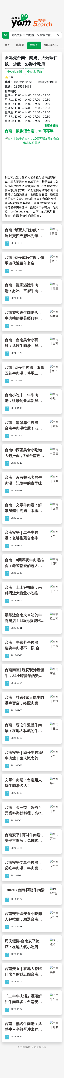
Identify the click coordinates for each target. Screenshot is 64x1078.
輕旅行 (34, 45)
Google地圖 (14, 71)
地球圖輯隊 (51, 45)
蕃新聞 (20, 45)
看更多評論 (51, 125)
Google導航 (34, 71)
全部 (7, 45)
